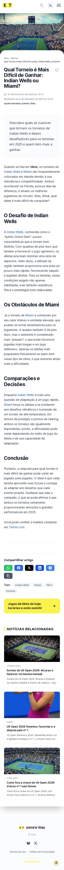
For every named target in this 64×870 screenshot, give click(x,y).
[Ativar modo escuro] (50, 5)
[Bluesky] (28, 843)
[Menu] (58, 5)
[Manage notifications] (56, 862)
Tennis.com (16, 527)
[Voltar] (7, 21)
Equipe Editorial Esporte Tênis (19, 103)
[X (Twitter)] (35, 843)
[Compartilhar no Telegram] (50, 568)
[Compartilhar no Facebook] (18, 568)
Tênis (49, 585)
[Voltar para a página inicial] (7, 5)
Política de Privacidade (42, 851)
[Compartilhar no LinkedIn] (39, 568)
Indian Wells (12, 171)
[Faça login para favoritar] (56, 70)
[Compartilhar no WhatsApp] (8, 568)
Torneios (10, 591)
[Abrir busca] (41, 5)
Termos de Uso (18, 851)
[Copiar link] (8, 576)
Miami (27, 171)
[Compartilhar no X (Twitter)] (29, 568)
